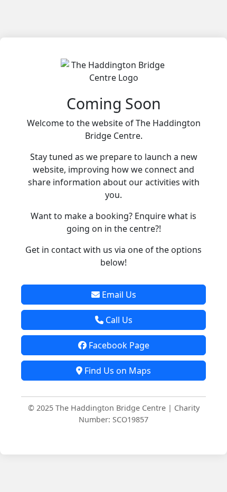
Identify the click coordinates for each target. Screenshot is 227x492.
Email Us (118, 294)
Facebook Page (118, 345)
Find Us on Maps (116, 370)
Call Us (118, 320)
